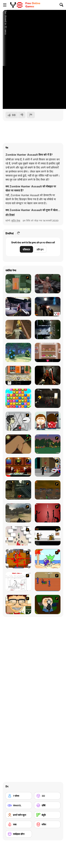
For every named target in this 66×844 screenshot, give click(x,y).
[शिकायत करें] (31, 115)
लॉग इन (40, 249)
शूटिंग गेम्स (15, 220)
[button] (10, 215)
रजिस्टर (26, 249)
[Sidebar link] (4, 5)
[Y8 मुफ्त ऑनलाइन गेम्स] (16, 5)
